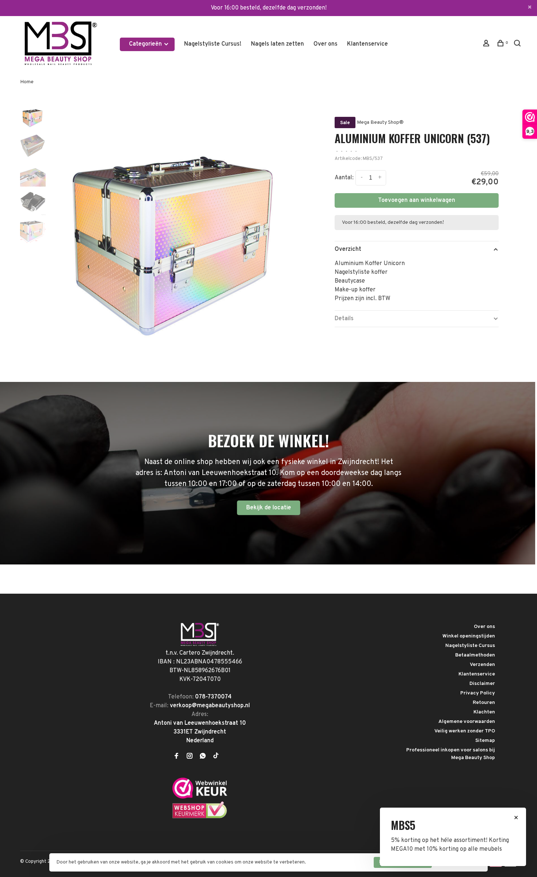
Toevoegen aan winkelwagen (416, 200)
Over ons (325, 44)
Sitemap (485, 741)
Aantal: (344, 177)
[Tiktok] (216, 757)
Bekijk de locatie (268, 508)
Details (344, 318)
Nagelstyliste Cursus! (212, 44)
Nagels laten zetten (277, 44)
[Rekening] (487, 45)
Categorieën (146, 44)
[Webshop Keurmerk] (199, 817)
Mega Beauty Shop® (380, 122)
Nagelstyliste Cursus (470, 646)
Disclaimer (482, 684)
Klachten (484, 712)
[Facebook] (176, 757)
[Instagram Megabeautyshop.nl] (190, 757)
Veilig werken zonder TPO (464, 731)
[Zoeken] (518, 45)
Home (27, 82)
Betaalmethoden (475, 655)
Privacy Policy (477, 693)
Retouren (484, 703)
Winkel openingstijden (468, 636)
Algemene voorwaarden (466, 722)
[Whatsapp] (203, 757)
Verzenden (482, 665)
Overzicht (348, 249)
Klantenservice (367, 44)
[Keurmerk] (199, 797)
